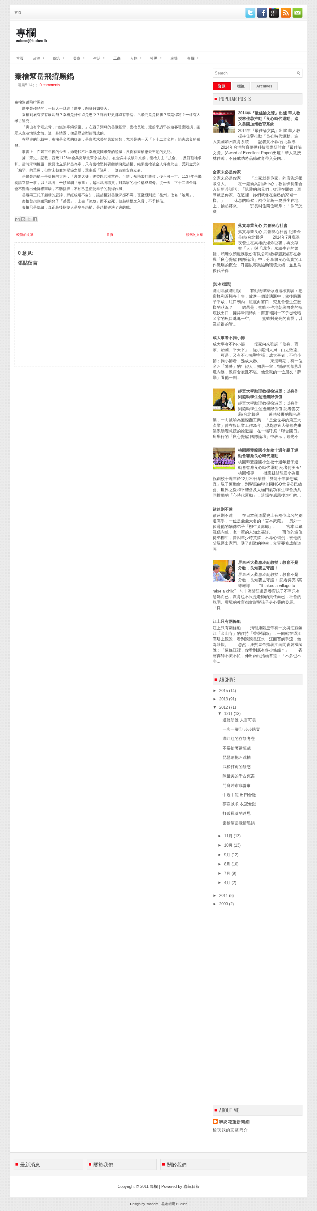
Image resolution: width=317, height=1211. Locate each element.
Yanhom (152, 1204)
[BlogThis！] (23, 219)
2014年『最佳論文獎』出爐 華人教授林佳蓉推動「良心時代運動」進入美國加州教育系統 (269, 118)
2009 (224, 904)
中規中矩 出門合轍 (239, 794)
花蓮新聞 (168, 1204)
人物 (135, 58)
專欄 (26, 31)
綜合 (58, 58)
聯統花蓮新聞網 (234, 1122)
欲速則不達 (223, 509)
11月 (229, 836)
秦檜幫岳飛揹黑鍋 (44, 75)
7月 (228, 873)
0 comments (50, 85)
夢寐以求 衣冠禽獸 (239, 804)
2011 (224, 895)
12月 (229, 713)
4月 (228, 882)
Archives (264, 86)
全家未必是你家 (227, 172)
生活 (99, 58)
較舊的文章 (194, 234)
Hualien (181, 1204)
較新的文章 (24, 234)
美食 (79, 58)
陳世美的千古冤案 (239, 776)
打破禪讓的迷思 (237, 813)
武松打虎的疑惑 (237, 766)
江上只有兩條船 (227, 621)
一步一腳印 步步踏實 (241, 729)
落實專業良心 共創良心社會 (263, 225)
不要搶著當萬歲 (237, 748)
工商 (117, 58)
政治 (38, 58)
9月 (228, 854)
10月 (229, 845)
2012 (224, 707)
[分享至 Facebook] (35, 219)
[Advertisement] (61, 405)
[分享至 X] (29, 219)
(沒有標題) (222, 284)
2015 (224, 690)
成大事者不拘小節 (229, 337)
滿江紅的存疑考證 (239, 738)
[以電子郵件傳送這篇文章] (17, 219)
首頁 (18, 12)
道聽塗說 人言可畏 (239, 720)
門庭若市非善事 (237, 785)
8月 (228, 864)
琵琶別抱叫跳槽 (237, 757)
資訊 (221, 86)
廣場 (174, 58)
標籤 (241, 86)
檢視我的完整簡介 (230, 1130)
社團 (156, 58)
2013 (224, 699)
